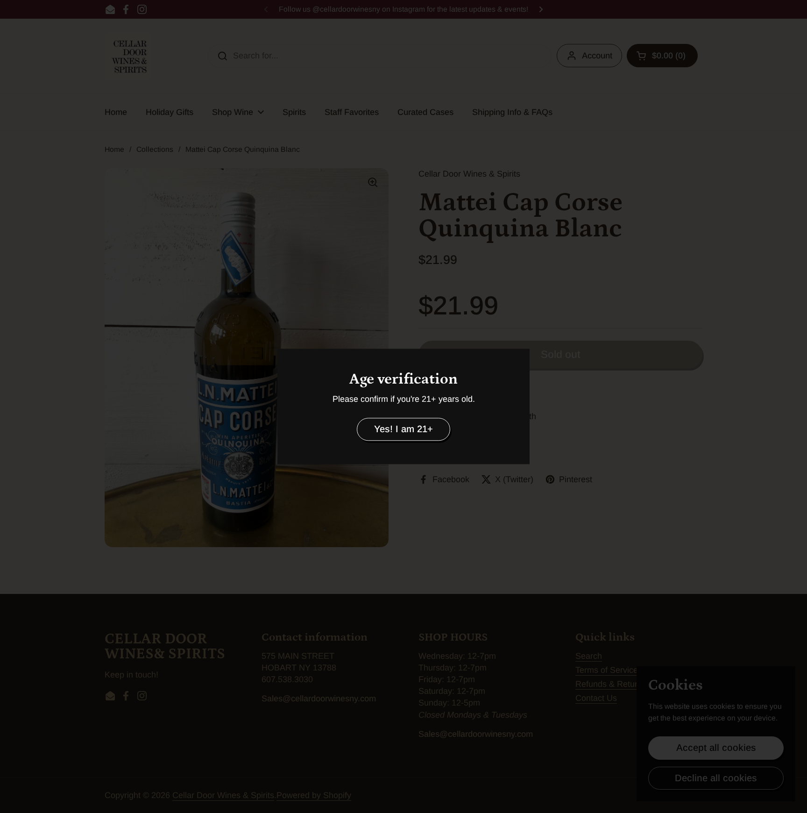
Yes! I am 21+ (403, 429)
